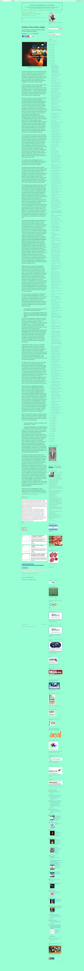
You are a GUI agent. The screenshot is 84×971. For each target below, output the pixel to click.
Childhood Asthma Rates (55, 144)
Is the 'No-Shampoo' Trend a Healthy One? (55, 80)
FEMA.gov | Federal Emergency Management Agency (56, 266)
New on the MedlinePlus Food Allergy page (56, 300)
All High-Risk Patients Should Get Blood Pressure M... (56, 186)
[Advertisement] (31, 615)
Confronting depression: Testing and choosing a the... (56, 314)
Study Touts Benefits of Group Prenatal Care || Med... (56, 373)
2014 (51, 433)
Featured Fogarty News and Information (55, 399)
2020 (51, 55)
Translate (56, 35)
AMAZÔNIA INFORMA (54, 914)
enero (52, 431)
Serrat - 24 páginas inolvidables (57, 892)
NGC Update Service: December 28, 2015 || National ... (56, 171)
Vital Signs (52, 232)
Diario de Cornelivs (53, 838)
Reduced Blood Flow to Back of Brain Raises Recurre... (56, 359)
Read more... (33, 543)
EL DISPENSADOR (53, 790)
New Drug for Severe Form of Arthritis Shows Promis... (55, 261)
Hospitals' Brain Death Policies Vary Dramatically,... (56, 128)
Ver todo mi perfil (52, 520)
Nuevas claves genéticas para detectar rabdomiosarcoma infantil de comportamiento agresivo (55, 797)
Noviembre (51, 880)
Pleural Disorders (53, 120)
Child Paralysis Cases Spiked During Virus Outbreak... (55, 276)
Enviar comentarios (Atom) (30, 626)
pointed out (28, 249)
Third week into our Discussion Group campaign (56, 207)
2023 (51, 50)
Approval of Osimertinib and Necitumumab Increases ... (55, 158)
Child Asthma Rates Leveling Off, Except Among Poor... (56, 123)
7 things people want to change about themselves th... (56, 165)
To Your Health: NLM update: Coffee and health (56, 116)
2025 (51, 47)
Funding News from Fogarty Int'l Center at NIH (56, 402)
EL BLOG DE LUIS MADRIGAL (53, 856)
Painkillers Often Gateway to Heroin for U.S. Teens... (55, 91)
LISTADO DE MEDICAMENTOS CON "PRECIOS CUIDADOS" (55, 922)
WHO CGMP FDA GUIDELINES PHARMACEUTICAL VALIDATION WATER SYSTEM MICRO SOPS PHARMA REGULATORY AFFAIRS (56, 862)
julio (52, 422)
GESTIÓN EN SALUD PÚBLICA (56, 801)
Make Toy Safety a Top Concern (56, 181)
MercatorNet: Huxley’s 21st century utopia (29, 15)
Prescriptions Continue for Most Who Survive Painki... (56, 142)
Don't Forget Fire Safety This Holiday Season (55, 195)
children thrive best (28, 243)
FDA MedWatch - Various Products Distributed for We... (56, 392)
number (27, 403)
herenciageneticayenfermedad (55, 795)
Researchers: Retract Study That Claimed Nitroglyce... (56, 89)
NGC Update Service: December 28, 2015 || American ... (56, 174)
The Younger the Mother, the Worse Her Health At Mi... (55, 200)
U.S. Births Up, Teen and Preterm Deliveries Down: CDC (56, 244)
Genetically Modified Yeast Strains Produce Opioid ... (55, 219)
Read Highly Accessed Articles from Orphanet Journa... (56, 407)
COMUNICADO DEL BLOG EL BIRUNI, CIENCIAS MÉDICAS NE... (56, 110)
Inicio (35, 624)
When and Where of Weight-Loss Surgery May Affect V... (56, 139)
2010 (51, 440)
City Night (56, 884)
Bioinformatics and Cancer (55, 146)
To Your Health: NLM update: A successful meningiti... (56, 385)
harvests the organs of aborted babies (35, 101)
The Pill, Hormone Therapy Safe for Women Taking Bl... (56, 308)
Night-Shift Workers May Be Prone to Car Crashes (55, 279)
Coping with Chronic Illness (55, 118)
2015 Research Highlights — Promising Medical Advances (56, 227)
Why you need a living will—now (56, 209)
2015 (51, 63)
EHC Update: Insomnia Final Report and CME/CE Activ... (56, 96)
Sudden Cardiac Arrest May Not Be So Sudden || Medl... (56, 382)
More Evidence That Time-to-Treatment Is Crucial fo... (56, 365)
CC (41, 67)
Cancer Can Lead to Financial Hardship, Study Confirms (56, 156)
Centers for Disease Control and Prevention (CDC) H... (56, 75)
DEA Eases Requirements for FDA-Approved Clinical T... (56, 389)
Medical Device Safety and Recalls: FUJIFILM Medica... (56, 332)
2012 (51, 436)
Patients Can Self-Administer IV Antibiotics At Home (56, 192)
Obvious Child (35, 389)
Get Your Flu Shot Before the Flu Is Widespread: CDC (56, 247)
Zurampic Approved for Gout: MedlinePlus (56, 269)
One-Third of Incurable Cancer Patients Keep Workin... (56, 351)
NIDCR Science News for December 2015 (55, 104)
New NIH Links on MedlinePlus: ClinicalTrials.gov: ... (56, 216)
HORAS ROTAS (53, 830)
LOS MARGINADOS (53, 809)
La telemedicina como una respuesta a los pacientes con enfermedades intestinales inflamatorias (58, 851)
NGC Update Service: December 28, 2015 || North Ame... (56, 168)
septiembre (53, 418)
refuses (35, 120)
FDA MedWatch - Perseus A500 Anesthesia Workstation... (56, 340)
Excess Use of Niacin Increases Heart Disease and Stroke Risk (58, 867)
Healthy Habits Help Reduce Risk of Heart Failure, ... (56, 282)
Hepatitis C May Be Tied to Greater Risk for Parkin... (55, 258)
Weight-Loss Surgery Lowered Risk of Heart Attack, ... (56, 273)
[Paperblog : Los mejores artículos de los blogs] (52, 583)
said (27, 434)
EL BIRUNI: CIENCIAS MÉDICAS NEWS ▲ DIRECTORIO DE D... (55, 67)
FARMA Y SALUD (53, 920)
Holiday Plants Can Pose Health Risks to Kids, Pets (56, 198)
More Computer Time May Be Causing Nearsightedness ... (56, 179)
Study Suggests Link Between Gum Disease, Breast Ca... (56, 354)
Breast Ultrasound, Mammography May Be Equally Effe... (56, 136)
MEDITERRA (52, 936)
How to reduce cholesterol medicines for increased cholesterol (58, 931)
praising (26, 118)
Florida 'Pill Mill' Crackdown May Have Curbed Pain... (56, 371)
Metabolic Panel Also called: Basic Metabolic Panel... (55, 238)
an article (30, 186)
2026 (51, 45)
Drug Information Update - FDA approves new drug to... (56, 410)
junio (52, 423)
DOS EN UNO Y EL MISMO (54, 857)
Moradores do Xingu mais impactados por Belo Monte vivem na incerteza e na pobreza (55, 916)
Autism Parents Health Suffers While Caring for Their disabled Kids (58, 901)
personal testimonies (36, 391)
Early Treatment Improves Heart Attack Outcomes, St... (56, 131)
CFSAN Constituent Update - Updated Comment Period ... (56, 334)
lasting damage (35, 386)
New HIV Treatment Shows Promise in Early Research (55, 305)
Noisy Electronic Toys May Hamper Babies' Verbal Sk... (56, 255)
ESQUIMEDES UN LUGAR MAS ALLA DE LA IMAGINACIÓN (56, 906)
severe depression (36, 400)
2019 (51, 57)
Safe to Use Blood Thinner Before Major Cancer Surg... (56, 83)
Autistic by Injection (53, 898)
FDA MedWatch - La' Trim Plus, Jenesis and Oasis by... (56, 337)
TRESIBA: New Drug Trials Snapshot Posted (55, 99)
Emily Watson (24, 33)
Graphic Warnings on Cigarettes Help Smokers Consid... (56, 249)
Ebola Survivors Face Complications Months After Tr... (56, 288)
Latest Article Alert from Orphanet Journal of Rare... (56, 101)
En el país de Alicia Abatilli (55, 879)
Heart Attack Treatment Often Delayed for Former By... (55, 134)
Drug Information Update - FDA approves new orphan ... (56, 413)
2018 (51, 58)
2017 (51, 60)
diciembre (53, 64)
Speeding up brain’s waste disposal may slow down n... (56, 221)
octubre (52, 417)
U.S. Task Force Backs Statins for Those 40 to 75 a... (56, 379)
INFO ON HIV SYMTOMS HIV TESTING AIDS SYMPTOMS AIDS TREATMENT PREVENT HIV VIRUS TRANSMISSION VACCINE (55, 926)
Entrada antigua (44, 624)
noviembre (53, 415)
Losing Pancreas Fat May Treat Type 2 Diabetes (56, 184)
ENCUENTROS (53, 890)
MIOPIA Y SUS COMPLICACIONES (58, 873)
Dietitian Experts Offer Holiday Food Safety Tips (56, 189)
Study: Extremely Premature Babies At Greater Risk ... (55, 125)
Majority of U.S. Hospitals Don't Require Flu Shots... (56, 348)
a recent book (38, 514)
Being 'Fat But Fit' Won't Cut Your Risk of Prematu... (56, 368)
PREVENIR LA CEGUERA (55, 872)
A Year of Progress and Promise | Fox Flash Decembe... (56, 114)
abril (52, 426)
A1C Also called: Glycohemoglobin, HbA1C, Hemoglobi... (56, 235)
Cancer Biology (53, 149)
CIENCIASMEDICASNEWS (42, 5)
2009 (51, 441)
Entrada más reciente (25, 624)
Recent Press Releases (54, 153)
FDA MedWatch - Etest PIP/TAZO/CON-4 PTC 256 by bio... (56, 162)
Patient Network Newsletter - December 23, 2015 (55, 405)
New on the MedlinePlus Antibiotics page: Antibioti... (56, 297)
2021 (51, 53)
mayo (52, 425)
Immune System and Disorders (56, 346)
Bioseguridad (52, 815)
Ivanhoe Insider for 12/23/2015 (56, 396)
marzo (52, 428)
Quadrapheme (35, 488)
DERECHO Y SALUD (54, 822)
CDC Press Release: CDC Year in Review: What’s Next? (56, 205)
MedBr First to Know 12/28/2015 (56, 202)
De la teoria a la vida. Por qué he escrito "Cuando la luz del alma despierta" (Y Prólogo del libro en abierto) (58, 842)
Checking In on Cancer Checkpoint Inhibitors (55, 151)
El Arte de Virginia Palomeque (55, 883)
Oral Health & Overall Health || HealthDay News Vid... (56, 357)
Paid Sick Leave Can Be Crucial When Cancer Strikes (56, 252)
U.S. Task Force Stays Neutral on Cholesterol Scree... (56, 376)
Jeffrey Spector (30, 286)
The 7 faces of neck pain (55, 271)
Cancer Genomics (54, 147)
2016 (51, 61)
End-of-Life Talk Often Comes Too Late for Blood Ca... (56, 362)
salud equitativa (58, 472)
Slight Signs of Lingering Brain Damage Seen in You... (56, 284)
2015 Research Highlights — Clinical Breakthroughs (55, 230)
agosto (52, 420)
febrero (52, 430)
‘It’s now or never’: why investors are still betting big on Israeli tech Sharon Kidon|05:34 (55, 811)
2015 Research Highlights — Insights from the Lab (55, 224)
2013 (51, 435)
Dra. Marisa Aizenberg (54, 847)
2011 (51, 438)
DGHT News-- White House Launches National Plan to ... (56, 395)
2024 (51, 49)
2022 (51, 52)
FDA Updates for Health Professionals (55, 77)
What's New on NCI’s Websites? (56, 386)
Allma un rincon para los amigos (55, 938)
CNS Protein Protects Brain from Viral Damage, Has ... (56, 107)
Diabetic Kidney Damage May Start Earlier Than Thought (56, 86)
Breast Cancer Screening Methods (56, 93)
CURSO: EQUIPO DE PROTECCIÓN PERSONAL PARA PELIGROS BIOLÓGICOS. (58, 818)
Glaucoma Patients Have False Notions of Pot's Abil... (56, 302)
